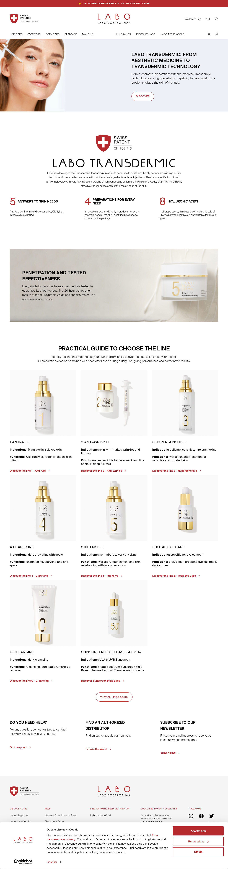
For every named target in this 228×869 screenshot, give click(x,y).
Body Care (52, 34)
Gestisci (52, 861)
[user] (216, 36)
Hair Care (16, 34)
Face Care (34, 34)
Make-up (87, 34)
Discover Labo (145, 34)
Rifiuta (198, 851)
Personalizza (196, 841)
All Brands (123, 34)
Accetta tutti (198, 830)
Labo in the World (173, 34)
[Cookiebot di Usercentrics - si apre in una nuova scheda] (23, 862)
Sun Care (71, 34)
